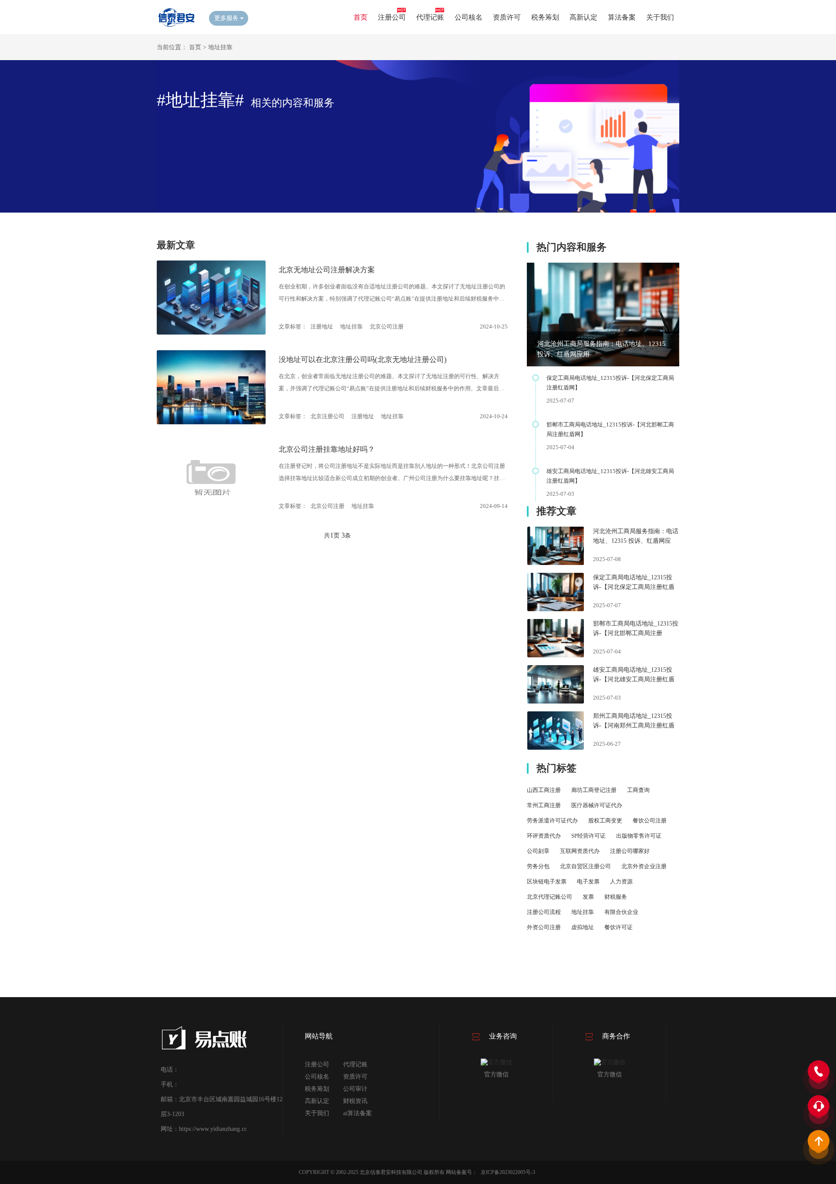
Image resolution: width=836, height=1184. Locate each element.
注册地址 (321, 326)
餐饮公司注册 (650, 820)
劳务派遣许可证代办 (552, 820)
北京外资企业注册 (644, 866)
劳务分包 (538, 866)
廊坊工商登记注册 (594, 790)
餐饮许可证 (618, 927)
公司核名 (468, 17)
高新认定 (583, 17)
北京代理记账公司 (549, 896)
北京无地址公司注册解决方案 (327, 270)
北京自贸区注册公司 (585, 866)
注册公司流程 (544, 912)
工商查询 (638, 790)
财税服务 (615, 896)
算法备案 (622, 17)
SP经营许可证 (588, 835)
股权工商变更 (605, 820)
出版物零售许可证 (638, 835)
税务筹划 (545, 17)
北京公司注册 (387, 326)
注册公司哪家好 (630, 851)
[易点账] (176, 26)
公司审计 (355, 1089)
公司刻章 (538, 851)
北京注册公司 (327, 416)
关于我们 (660, 17)
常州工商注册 (544, 805)
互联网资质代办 (580, 851)
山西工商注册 (544, 790)
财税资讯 (355, 1101)
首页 (360, 17)
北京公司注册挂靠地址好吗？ (327, 449)
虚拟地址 (582, 927)
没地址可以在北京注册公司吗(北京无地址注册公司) (363, 359)
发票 (588, 896)
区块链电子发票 (546, 881)
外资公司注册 (544, 927)
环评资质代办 (544, 835)
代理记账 (430, 17)
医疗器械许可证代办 (596, 805)
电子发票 (588, 881)
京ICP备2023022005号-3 (508, 1172)
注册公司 (392, 17)
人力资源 (621, 881)
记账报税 (654, 927)
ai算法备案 (357, 1113)
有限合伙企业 (621, 912)
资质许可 (507, 17)
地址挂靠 (220, 47)
